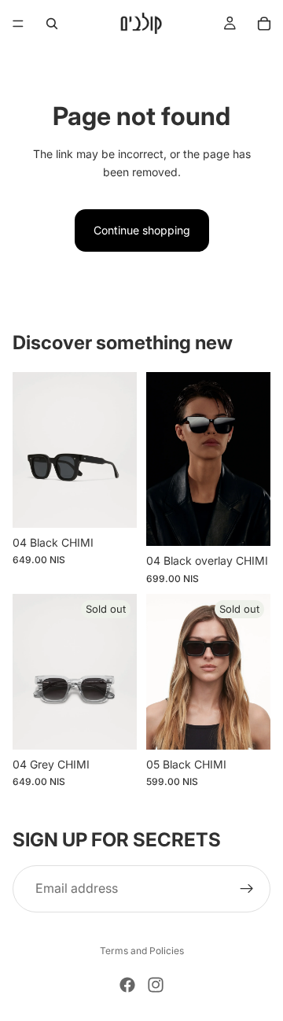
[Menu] (18, 24)
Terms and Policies (142, 950)
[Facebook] (127, 984)
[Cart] (264, 23)
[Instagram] (155, 984)
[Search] (52, 23)
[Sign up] (246, 888)
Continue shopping (142, 230)
